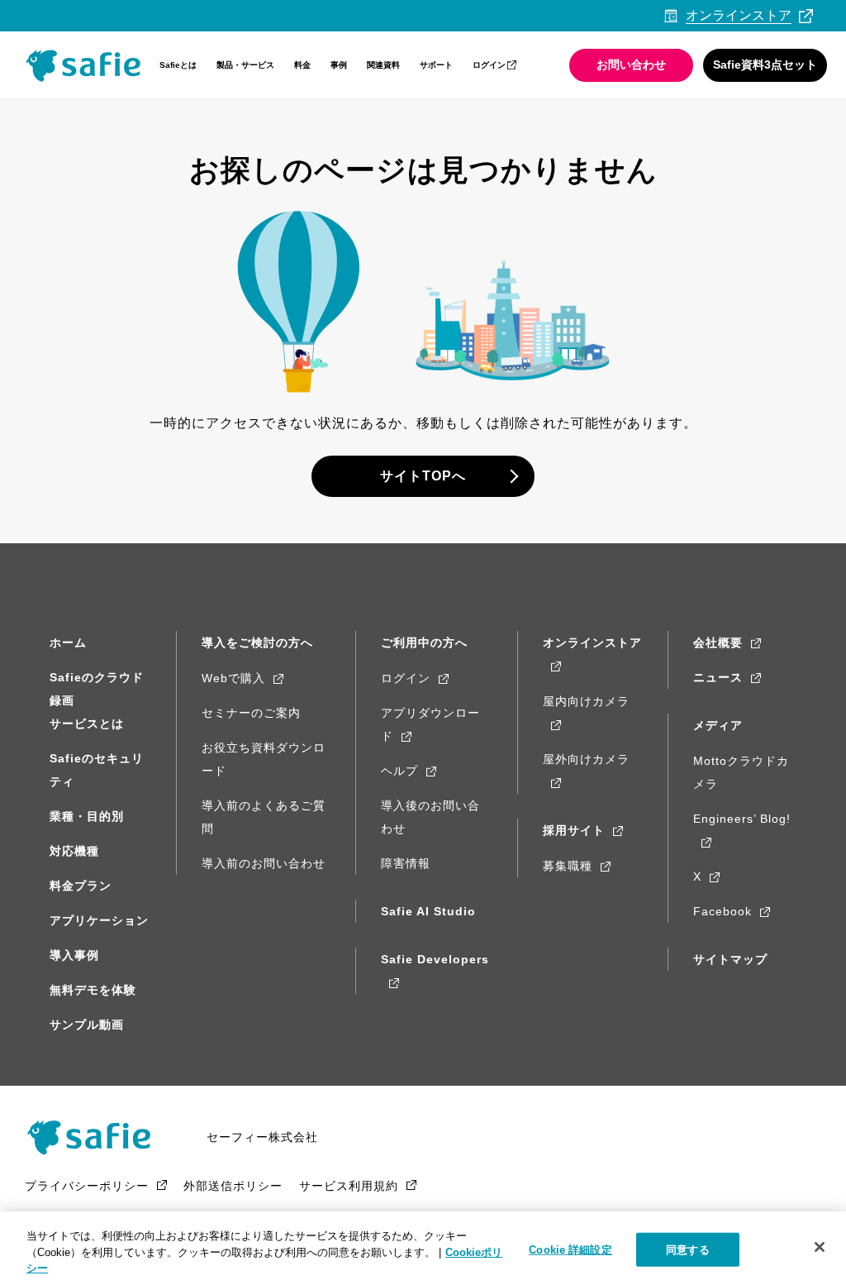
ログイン (489, 64)
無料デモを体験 (93, 989)
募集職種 (567, 865)
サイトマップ (730, 959)
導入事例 (74, 955)
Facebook (722, 911)
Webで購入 (233, 678)
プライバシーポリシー (87, 1185)
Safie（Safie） (95, 1137)
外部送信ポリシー (233, 1185)
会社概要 (718, 642)
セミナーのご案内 (251, 712)
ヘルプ (399, 770)
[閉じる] (819, 1247)
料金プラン (81, 885)
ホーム (68, 642)
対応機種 (74, 850)
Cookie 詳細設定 (570, 1249)
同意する (688, 1249)
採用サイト (574, 830)
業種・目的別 (87, 816)
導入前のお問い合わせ (264, 863)
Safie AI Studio (428, 911)
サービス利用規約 (348, 1185)
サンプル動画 (87, 1024)
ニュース (718, 677)
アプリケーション (99, 920)
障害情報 (405, 863)
